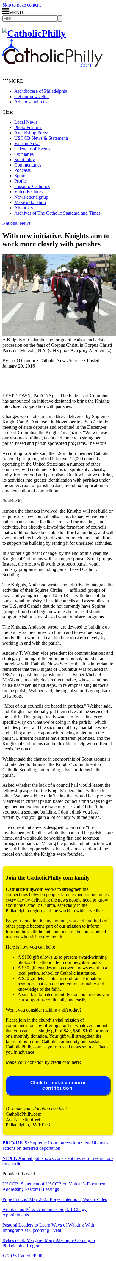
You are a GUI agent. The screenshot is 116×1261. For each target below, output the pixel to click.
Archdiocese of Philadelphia (40, 91)
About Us (23, 207)
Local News (25, 122)
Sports (20, 175)
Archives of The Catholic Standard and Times (57, 213)
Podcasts (22, 170)
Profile (20, 180)
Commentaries (27, 164)
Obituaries (24, 154)
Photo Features (28, 127)
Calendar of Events (32, 148)
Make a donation (30, 202)
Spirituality (24, 159)
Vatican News (27, 143)
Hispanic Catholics (32, 186)
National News (16, 223)
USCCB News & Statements (41, 138)
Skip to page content (21, 4)
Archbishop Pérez (31, 132)
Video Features (28, 191)
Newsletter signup (31, 197)
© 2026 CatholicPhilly (23, 1255)
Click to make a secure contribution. (58, 1085)
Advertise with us (30, 101)
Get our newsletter (31, 96)
